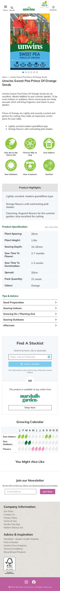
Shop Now (30, 407)
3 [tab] (28, 72)
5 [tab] (34, 72)
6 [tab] (37, 72)
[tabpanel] (30, 42)
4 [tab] (31, 72)
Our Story (8, 511)
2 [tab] (25, 72)
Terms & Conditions (13, 548)
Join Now (47, 491)
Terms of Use (10, 521)
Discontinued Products (15, 552)
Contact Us (9, 514)
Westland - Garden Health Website (21, 539)
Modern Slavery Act (13, 527)
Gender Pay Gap (12, 524)
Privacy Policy (10, 517)
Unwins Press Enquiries (15, 545)
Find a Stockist (11, 542)
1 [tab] (23, 72)
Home (4, 77)
